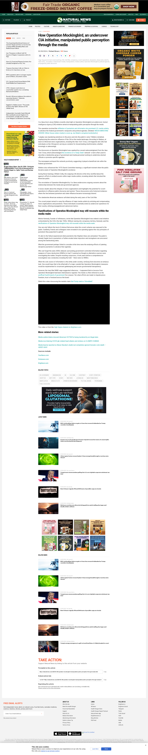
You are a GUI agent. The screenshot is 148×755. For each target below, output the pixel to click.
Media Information (68, 715)
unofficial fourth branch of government (51, 275)
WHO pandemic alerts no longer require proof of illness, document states (18, 75)
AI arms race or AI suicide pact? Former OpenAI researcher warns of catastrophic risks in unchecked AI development (84, 440)
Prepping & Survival (91, 26)
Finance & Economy (74, 26)
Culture (46, 26)
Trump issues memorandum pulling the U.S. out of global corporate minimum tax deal (85, 473)
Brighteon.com (43, 363)
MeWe (120, 720)
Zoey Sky (70, 486)
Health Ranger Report (11, 160)
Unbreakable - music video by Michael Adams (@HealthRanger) (27, 193)
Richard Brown (54, 51)
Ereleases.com (43, 359)
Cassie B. (70, 421)
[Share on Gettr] (70, 56)
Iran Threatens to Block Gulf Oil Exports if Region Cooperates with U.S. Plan (18, 54)
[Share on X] (53, 56)
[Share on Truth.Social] (61, 56)
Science (104, 26)
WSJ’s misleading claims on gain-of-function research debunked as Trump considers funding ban (82, 424)
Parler (120, 711)
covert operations (83, 60)
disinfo (106, 60)
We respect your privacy (10, 718)
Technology (114, 26)
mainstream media (59, 61)
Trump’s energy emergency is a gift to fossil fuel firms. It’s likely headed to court (84, 643)
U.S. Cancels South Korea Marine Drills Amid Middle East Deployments (18, 82)
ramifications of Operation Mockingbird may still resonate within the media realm (66, 223)
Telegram (121, 709)
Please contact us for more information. (49, 688)
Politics (37, 26)
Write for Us (66, 713)
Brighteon (10, 14)
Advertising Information (69, 718)
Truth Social (122, 713)
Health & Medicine (59, 26)
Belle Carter (71, 503)
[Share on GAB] (66, 56)
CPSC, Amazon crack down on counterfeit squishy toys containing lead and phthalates (17, 89)
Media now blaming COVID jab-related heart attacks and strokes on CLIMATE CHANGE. (68, 341)
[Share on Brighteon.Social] (40, 56)
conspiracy (74, 60)
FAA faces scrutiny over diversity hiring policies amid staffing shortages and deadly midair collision (83, 505)
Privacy (46, 739)
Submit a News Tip (68, 720)
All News (93, 706)
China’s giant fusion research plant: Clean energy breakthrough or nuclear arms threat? (84, 456)
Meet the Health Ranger (69, 706)
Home (3, 14)
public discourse (52, 63)
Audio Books (36, 14)
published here (61, 742)
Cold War (67, 60)
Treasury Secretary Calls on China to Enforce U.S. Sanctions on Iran (17, 69)
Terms (50, 739)
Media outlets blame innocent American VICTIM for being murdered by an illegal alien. (68, 337)
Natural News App (96, 713)
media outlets (79, 61)
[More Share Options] (74, 56)
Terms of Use (66, 725)
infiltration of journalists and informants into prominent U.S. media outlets (83, 128)
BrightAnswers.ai (108, 14)
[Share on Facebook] (49, 56)
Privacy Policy (66, 722)
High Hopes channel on (67, 327)
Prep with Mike (19, 14)
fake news (41, 61)
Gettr (120, 715)
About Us (130, 14)
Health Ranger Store (96, 709)
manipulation (70, 61)
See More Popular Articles (19, 126)
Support (65, 711)
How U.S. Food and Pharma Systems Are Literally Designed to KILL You (18, 62)
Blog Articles (94, 718)
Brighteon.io (122, 704)
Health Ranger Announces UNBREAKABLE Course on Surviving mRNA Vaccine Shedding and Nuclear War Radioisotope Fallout (26, 182)
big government (47, 60)
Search (144, 14)
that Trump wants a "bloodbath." (82, 281)
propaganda (42, 63)
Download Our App (121, 14)
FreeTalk (121, 718)
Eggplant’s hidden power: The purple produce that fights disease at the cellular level (17, 106)
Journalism (49, 61)
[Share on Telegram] (57, 56)
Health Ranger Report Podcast (99, 711)
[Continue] (41, 713)
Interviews (28, 14)
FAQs (136, 14)
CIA (63, 60)
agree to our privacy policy (50, 751)
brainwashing (57, 60)
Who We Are (66, 704)
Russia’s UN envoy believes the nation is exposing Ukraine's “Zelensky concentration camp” (18, 98)
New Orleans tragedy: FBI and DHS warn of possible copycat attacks (80, 489)
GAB (120, 722)
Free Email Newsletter (69, 709)
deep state (100, 60)
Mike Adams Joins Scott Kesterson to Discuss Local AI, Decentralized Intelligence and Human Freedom (11, 180)
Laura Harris (71, 470)
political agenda (104, 61)
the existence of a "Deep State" (73, 153)
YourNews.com (43, 355)
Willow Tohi (70, 437)
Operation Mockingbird (91, 61)
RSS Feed (93, 720)
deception (93, 60)
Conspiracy (46, 31)
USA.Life (121, 725)
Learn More (95, 749)
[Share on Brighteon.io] (44, 56)
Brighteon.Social (123, 706)
